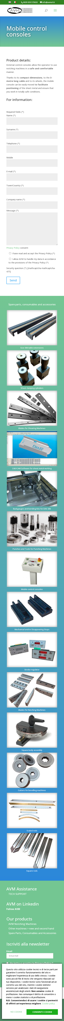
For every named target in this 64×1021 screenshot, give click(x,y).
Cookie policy (48, 1003)
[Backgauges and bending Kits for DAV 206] (32, 488)
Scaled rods (32, 830)
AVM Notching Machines (22, 924)
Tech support (17, 894)
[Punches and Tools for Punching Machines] (32, 529)
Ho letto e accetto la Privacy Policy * (31, 963)
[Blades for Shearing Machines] (32, 408)
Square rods (32, 870)
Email (9, 951)
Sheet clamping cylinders (32, 388)
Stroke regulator (31, 669)
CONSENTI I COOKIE (42, 1012)
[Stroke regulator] (32, 649)
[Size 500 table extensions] (32, 327)
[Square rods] (32, 850)
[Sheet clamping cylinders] (32, 368)
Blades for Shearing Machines (31, 428)
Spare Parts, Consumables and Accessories (32, 933)
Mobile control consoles (32, 589)
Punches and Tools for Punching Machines (32, 549)
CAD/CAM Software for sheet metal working (32, 468)
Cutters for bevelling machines (32, 790)
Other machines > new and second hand (31, 928)
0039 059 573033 (30, 2)
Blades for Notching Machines (31, 710)
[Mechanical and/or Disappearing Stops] (32, 609)
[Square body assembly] (32, 730)
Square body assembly (32, 750)
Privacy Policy (12, 247)
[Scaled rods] (32, 810)
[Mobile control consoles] (32, 569)
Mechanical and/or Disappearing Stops (32, 629)
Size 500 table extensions (32, 347)
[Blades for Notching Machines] (32, 689)
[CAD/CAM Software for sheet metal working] (32, 448)
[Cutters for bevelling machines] (32, 770)
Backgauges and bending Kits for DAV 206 (32, 508)
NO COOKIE (16, 1011)
